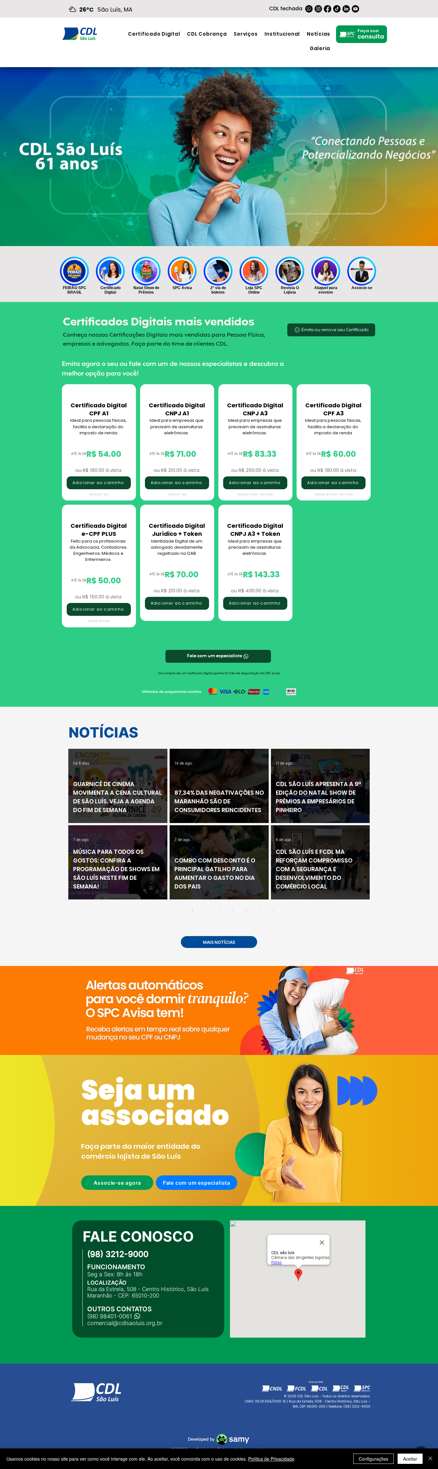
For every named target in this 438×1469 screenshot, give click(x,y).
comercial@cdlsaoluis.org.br (124, 1323)
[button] (245, 34)
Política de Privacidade (271, 1459)
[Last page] (273, 910)
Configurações (373, 1459)
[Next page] (259, 910)
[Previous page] (178, 910)
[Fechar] (430, 1459)
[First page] (165, 910)
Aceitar (410, 1459)
